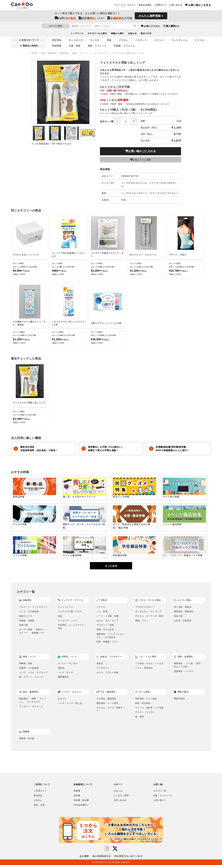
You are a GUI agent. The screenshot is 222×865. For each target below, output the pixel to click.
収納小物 (23, 625)
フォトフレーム (179, 40)
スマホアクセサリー (145, 607)
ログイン (131, 5)
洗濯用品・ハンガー (184, 671)
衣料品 (61, 668)
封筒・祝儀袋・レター (107, 641)
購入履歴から (173, 26)
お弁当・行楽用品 (182, 620)
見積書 (77, 791)
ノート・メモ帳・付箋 (107, 616)
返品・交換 (39, 805)
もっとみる (111, 565)
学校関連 (56, 45)
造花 (60, 616)
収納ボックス (25, 616)
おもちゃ (62, 698)
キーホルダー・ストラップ (148, 611)
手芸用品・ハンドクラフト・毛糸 (72, 626)
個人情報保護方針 (101, 856)
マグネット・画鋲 (105, 625)
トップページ (77, 33)
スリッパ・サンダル (68, 663)
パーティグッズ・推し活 (70, 703)
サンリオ (94, 40)
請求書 (77, 795)
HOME (35, 53)
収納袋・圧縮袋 (26, 620)
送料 (67, 18)
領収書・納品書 (81, 800)
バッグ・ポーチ (65, 672)
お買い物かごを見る (199, 5)
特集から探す (117, 33)
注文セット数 (107, 121)
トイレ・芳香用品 (144, 668)
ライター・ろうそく (145, 712)
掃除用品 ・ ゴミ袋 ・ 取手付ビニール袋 (187, 665)
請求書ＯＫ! (92, 18)
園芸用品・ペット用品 (107, 703)
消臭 (109, 40)
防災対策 (56, 40)
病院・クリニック (97, 45)
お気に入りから (152, 26)
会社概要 (84, 856)
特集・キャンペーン (163, 795)
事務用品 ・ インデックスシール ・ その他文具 (110, 635)
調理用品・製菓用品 (184, 611)
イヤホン (123, 40)
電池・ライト (141, 620)
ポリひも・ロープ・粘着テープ (111, 709)
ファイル (199, 40)
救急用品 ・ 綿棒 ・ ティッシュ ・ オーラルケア (84, 53)
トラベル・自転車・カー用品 (149, 707)
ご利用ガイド (160, 5)
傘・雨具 (139, 716)
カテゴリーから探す (97, 33)
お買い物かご (159, 800)
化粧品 (100, 663)
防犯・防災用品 (142, 703)
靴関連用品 (63, 677)
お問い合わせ (175, 5)
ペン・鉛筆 (102, 611)
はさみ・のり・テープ (107, 620)
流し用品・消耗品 (182, 607)
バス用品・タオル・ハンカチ (149, 663)
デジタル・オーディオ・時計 (149, 616)
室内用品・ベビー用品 (146, 698)
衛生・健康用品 (49, 53)
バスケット (141, 40)
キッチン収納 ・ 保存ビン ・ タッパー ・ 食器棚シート (33, 631)
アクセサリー (103, 668)
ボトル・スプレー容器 (107, 672)
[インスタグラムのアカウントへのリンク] (106, 849)
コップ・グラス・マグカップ (33, 672)
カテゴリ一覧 (159, 791)
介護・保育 (74, 45)
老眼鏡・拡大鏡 (26, 738)
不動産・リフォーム (124, 45)
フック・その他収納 (29, 611)
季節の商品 (179, 698)
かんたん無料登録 (150, 15)
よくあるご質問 (121, 795)
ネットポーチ (76, 40)
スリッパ (159, 40)
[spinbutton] (126, 121)
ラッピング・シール (68, 620)
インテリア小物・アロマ (70, 611)
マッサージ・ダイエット (31, 706)
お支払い (38, 800)
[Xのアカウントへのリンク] (115, 849)
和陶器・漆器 (25, 663)
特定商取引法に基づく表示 (128, 856)
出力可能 (121, 18)
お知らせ (132, 33)
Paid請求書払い (81, 805)
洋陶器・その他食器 (29, 668)
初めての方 (146, 33)
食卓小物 (178, 616)
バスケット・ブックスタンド (33, 607)
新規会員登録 (144, 5)
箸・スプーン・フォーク (31, 677)
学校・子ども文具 (105, 629)
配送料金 (38, 795)
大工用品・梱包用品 (106, 698)
